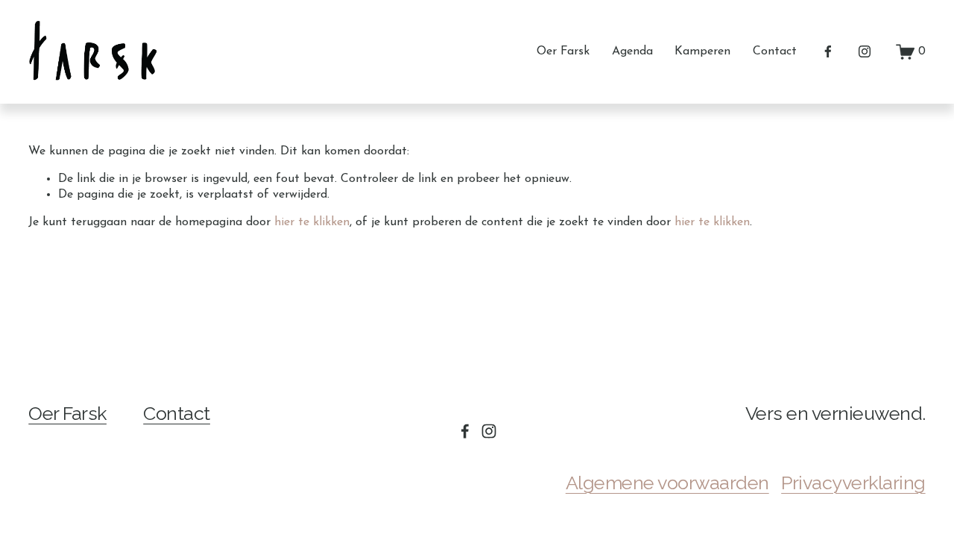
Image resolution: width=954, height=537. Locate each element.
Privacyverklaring (853, 483)
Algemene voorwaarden (667, 483)
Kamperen (702, 51)
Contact (775, 51)
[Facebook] (828, 51)
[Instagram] (864, 51)
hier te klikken (312, 222)
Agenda (632, 51)
